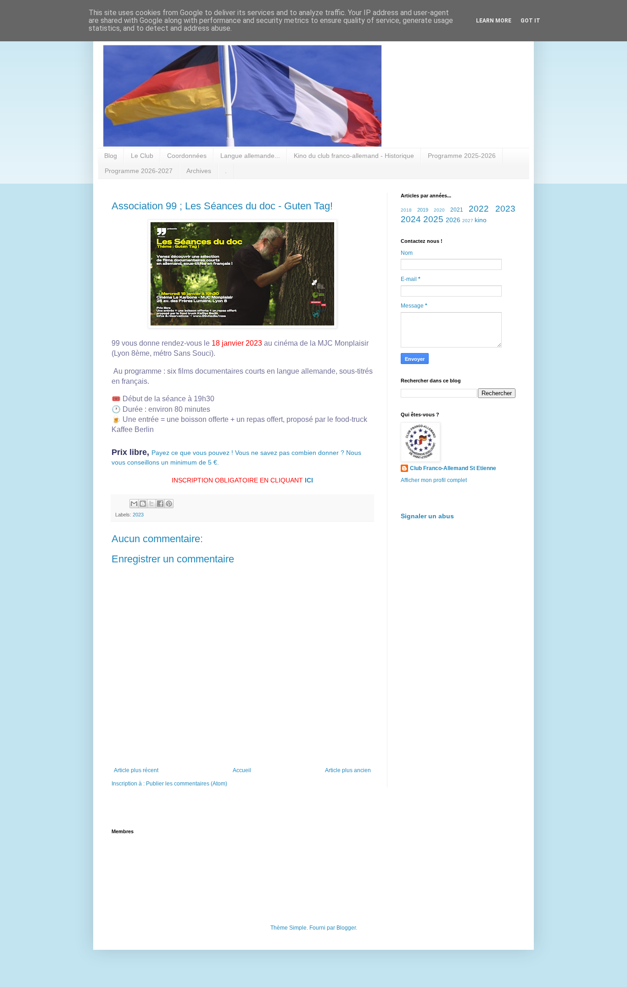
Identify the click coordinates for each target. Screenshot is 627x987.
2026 (453, 220)
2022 (479, 208)
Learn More (493, 20)
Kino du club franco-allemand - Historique (354, 155)
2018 (406, 210)
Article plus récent (136, 770)
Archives (198, 170)
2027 (467, 220)
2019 (422, 210)
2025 (433, 219)
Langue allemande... (250, 155)
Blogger (346, 928)
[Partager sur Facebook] (160, 503)
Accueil (242, 770)
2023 (138, 514)
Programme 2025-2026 (462, 155)
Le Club (142, 155)
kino (481, 220)
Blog (110, 155)
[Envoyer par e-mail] (134, 503)
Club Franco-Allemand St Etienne (453, 468)
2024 (411, 219)
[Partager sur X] (151, 503)
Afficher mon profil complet (434, 480)
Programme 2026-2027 (139, 170)
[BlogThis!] (142, 503)
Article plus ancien (348, 770)
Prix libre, (131, 452)
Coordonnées (187, 155)
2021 (456, 210)
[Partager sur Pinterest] (169, 503)
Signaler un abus (427, 516)
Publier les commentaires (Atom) (186, 783)
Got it (530, 20)
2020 (439, 210)
